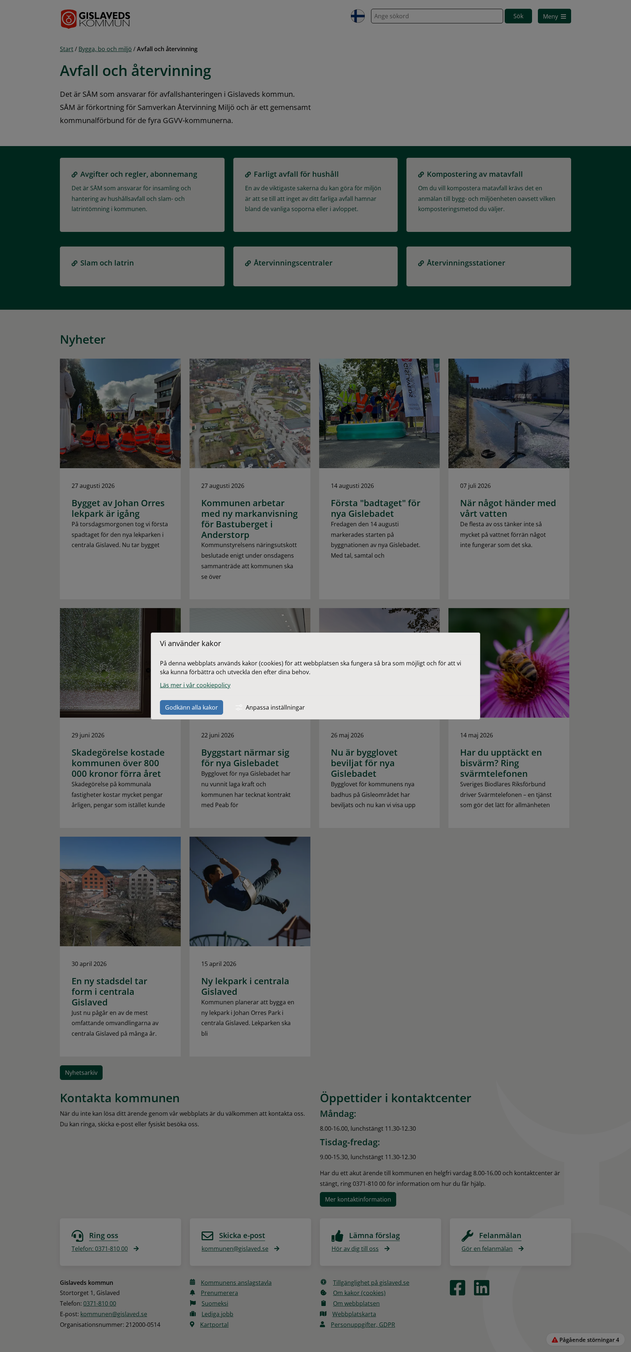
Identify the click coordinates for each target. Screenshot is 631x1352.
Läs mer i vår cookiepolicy (195, 685)
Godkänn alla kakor (191, 707)
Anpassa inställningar (275, 707)
